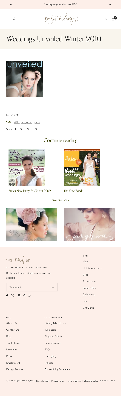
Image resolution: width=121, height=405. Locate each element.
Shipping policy (91, 381)
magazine (26, 122)
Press (9, 356)
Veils (85, 274)
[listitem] (15, 129)
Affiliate (49, 362)
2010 (17, 122)
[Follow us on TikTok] (31, 295)
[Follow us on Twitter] (14, 295)
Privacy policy (57, 381)
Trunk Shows (13, 343)
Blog (8, 336)
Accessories (89, 281)
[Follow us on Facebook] (8, 295)
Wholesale (50, 329)
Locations (11, 349)
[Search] (14, 18)
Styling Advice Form (55, 323)
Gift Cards (88, 307)
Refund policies (53, 343)
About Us (11, 323)
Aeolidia (111, 381)
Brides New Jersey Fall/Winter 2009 (30, 190)
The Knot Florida (73, 190)
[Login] (106, 19)
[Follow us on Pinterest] (26, 295)
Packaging (50, 356)
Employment (13, 362)
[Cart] (113, 18)
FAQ (47, 349)
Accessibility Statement (57, 369)
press (37, 122)
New (85, 261)
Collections (89, 294)
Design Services (14, 369)
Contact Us (12, 329)
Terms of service (73, 381)
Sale (85, 301)
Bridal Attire (89, 288)
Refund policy (42, 381)
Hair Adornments (92, 268)
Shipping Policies (54, 336)
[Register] (53, 287)
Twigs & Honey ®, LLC (23, 381)
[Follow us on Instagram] (20, 295)
